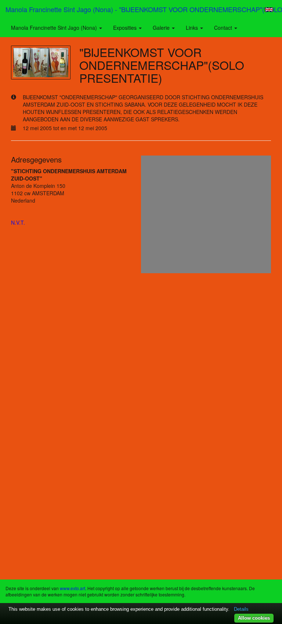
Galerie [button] (162, 27)
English (269, 9)
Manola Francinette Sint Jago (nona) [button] (54, 27)
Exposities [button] (125, 27)
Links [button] (192, 27)
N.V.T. (18, 222)
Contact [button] (224, 27)
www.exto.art (72, 588)
